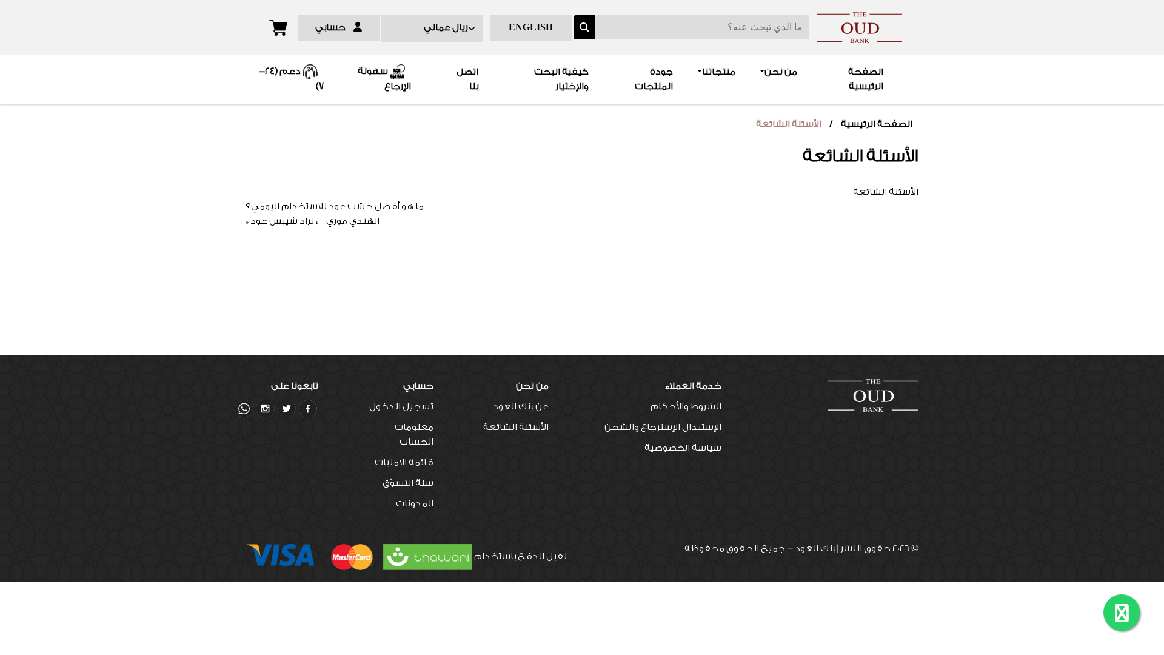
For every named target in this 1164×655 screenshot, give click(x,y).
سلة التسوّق (408, 483)
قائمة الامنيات (404, 462)
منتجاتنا (718, 72)
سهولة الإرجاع (384, 79)
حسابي (334, 27)
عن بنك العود (521, 406)
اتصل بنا (467, 79)
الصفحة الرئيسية (845, 79)
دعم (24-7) (291, 79)
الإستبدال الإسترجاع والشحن (662, 427)
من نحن (780, 72)
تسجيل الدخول (401, 406)
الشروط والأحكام (686, 406)
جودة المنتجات (654, 79)
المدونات (414, 504)
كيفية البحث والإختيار (561, 79)
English (531, 27)
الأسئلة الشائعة (788, 124)
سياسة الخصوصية (682, 448)
